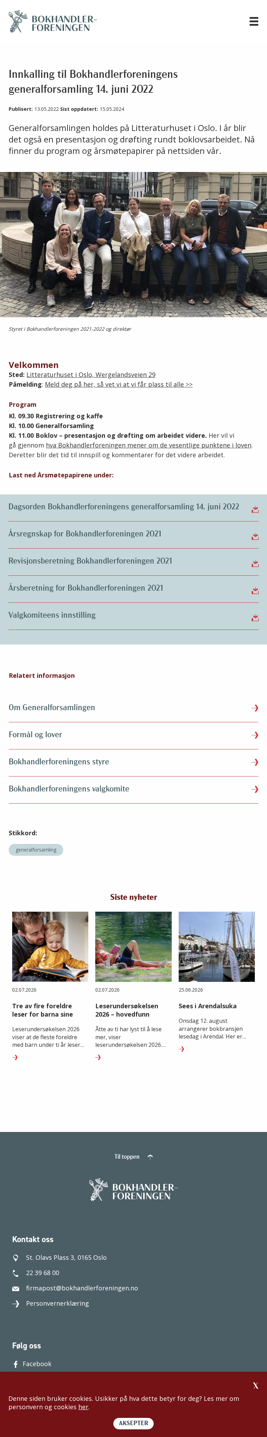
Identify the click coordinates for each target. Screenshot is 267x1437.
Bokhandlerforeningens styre (59, 762)
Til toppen (127, 1157)
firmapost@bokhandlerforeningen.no (82, 1288)
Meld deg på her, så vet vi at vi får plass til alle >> (119, 384)
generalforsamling (36, 849)
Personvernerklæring (57, 1303)
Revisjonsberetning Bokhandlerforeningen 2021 (90, 561)
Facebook (37, 1364)
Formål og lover (35, 735)
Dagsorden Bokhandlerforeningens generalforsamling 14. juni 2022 (123, 507)
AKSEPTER (133, 1424)
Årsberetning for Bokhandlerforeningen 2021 (85, 588)
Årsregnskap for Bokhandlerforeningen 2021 (84, 534)
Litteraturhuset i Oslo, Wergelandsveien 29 (90, 374)
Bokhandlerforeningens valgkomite (69, 789)
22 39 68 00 (42, 1272)
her (83, 1407)
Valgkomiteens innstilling (52, 615)
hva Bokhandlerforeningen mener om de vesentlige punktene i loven (148, 445)
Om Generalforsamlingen (52, 708)
